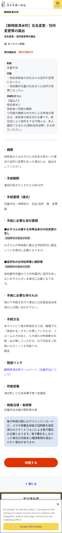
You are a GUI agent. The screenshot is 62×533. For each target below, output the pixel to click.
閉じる (32, 484)
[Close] (58, 504)
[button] (57, 4)
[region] (31, 516)
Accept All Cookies (31, 526)
